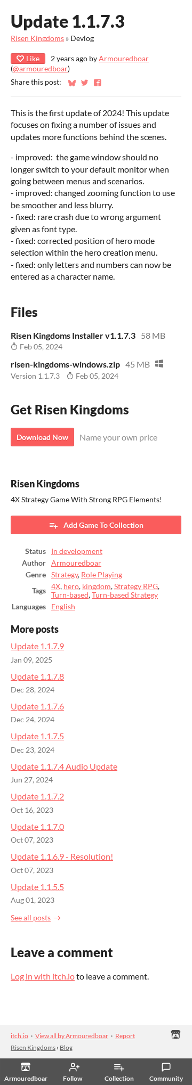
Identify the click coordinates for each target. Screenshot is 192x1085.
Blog (66, 1047)
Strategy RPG (136, 586)
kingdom (96, 586)
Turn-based (70, 595)
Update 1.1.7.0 (37, 826)
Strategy (64, 574)
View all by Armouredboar (71, 1036)
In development (76, 551)
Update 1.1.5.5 (37, 887)
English (63, 606)
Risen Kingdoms (37, 38)
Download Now (42, 437)
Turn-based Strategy (125, 595)
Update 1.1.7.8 (37, 676)
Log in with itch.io (43, 976)
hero (71, 586)
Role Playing (101, 574)
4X (55, 586)
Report (125, 1036)
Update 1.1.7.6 (37, 706)
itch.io (19, 1036)
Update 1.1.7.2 (37, 796)
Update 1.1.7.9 (37, 646)
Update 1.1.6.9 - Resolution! (62, 856)
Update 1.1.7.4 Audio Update (64, 766)
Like (32, 58)
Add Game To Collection (103, 524)
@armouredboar (40, 68)
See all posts (31, 917)
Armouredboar (124, 58)
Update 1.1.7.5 (37, 736)
